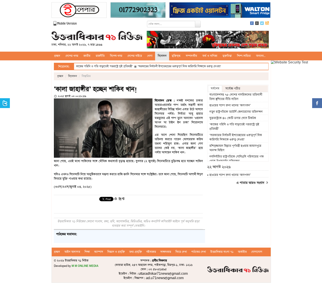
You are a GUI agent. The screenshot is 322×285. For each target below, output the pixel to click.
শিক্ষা (87, 252)
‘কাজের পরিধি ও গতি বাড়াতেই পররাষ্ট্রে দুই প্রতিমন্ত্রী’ (94, 66)
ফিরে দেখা (181, 252)
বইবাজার (151, 252)
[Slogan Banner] (208, 40)
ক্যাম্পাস (98, 252)
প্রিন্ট (121, 199)
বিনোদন (162, 56)
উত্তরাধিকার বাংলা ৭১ (222, 252)
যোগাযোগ (256, 252)
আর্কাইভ (242, 252)
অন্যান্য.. (260, 56)
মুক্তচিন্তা (227, 56)
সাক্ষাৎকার (165, 252)
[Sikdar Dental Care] (138, 11)
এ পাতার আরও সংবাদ (250, 183)
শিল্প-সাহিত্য (244, 56)
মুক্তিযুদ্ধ (176, 56)
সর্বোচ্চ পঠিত (232, 88)
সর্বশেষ (215, 88)
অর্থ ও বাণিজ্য (209, 56)
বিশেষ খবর (116, 56)
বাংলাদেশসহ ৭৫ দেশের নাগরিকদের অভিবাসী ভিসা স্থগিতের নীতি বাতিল (235, 97)
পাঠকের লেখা (198, 252)
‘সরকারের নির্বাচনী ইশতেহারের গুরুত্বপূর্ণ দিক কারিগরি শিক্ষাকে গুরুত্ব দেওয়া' (169, 66)
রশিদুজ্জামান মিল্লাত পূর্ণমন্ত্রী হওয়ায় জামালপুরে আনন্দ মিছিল (235, 148)
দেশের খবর (71, 56)
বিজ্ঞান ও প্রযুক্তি (116, 252)
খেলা (149, 56)
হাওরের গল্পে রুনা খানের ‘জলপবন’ (230, 105)
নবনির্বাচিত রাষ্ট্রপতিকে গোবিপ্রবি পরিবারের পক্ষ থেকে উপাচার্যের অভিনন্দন (236, 158)
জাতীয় (86, 56)
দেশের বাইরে (134, 56)
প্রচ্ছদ (57, 56)
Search (198, 24)
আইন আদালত (72, 252)
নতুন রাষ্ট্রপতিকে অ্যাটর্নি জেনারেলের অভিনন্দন (236, 112)
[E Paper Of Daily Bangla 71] (79, 11)
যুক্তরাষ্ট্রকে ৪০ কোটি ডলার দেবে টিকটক (233, 118)
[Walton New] (220, 11)
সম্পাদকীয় (191, 56)
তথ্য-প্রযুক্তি (135, 252)
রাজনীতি (100, 56)
